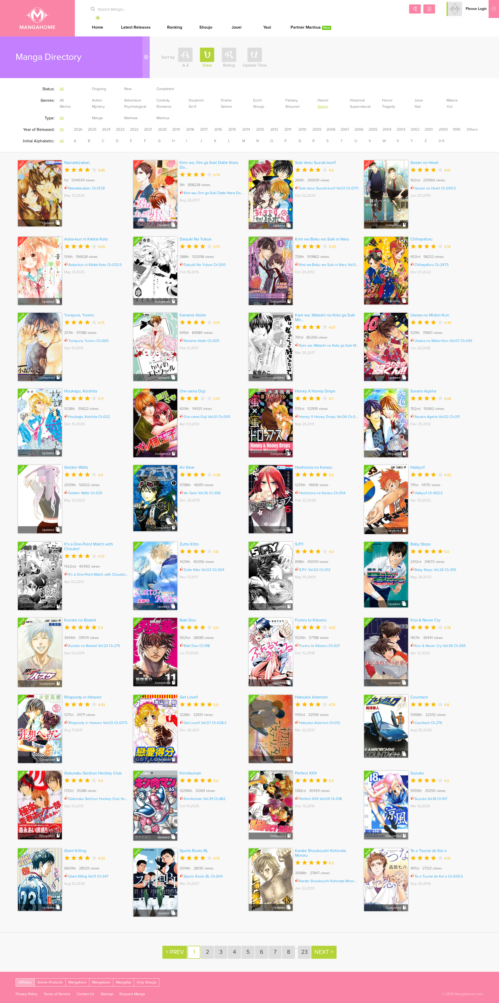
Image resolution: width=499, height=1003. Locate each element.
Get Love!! (189, 697)
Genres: (48, 100)
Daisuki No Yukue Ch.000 (205, 265)
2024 (106, 129)
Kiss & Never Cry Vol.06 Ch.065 (440, 646)
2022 (134, 129)
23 (304, 952)
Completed (165, 89)
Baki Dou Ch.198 (197, 646)
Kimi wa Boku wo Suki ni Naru (322, 239)
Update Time (255, 65)
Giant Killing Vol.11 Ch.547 (88, 876)
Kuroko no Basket (80, 620)
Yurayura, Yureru (79, 315)
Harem (323, 100)
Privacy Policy (26, 994)
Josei (236, 27)
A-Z (185, 65)
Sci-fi (192, 107)
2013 (260, 129)
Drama (226, 100)
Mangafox (123, 982)
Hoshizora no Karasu (313, 467)
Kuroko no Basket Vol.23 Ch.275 (94, 646)
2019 (176, 129)
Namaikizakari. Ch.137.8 (86, 188)
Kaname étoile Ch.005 (201, 341)
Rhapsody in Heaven (83, 697)
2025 (92, 129)
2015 (232, 129)
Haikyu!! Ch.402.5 (429, 493)
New (128, 89)
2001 (429, 129)
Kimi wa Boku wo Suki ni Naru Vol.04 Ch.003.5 (336, 265)
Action (97, 100)
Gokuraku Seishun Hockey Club (93, 773)
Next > (323, 952)
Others (472, 129)
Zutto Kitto (189, 544)
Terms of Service (57, 994)
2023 (120, 129)
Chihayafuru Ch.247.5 (432, 265)
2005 (373, 129)
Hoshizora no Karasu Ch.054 (322, 493)
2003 (401, 129)
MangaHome (37, 18)
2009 (316, 129)
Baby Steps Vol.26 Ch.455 (435, 570)
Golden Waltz (76, 467)
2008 (330, 129)
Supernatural (360, 107)
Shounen (292, 107)
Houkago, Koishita (80, 391)
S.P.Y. (299, 544)
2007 (344, 129)
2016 (218, 129)
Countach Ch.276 (428, 723)
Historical (357, 100)
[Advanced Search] (415, 9)
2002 (415, 129)
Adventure (132, 100)
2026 (78, 129)
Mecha (65, 107)
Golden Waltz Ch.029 (85, 493)
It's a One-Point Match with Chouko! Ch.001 (102, 574)
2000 (443, 129)
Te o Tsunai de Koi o (428, 851)
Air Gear (187, 467)
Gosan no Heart (424, 163)
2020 (162, 129)
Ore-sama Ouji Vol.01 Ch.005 (207, 417)
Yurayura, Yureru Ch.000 (88, 341)
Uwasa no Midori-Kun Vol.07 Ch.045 (443, 341)
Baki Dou (188, 620)
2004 (387, 129)
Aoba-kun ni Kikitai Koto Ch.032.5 (95, 265)
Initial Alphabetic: (39, 141)
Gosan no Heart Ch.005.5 (435, 188)
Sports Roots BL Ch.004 (203, 876)
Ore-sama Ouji (193, 391)
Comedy (163, 100)
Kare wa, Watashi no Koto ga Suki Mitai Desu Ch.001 (340, 345)
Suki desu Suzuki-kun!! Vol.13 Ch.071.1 (329, 188)
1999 (456, 129)
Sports (323, 107)
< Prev (175, 952)
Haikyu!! (417, 467)
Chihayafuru (421, 239)
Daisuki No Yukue (196, 239)
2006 (358, 129)
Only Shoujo (146, 982)
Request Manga (132, 994)
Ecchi (257, 100)
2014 (246, 129)
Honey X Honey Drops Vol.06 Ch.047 (329, 417)
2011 (287, 129)
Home (97, 27)
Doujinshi (196, 100)
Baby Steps (420, 544)
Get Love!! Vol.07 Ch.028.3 (205, 723)
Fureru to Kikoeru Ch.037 (319, 646)
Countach (419, 697)
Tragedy (388, 107)
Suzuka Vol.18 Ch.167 (431, 799)
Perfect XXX (306, 773)
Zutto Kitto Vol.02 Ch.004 (204, 570)
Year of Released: (39, 130)
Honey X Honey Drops (315, 391)
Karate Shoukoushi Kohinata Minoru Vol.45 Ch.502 (339, 881)
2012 (274, 129)
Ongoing (99, 89)
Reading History (494, 9)
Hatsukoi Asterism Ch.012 (319, 723)
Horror (387, 100)
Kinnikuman (190, 773)
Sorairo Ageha (423, 391)
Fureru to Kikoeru (311, 620)
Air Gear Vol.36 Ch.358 (202, 493)
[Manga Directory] (429, 9)
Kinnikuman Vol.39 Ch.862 (205, 799)
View (207, 65)
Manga (97, 118)
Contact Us (85, 994)
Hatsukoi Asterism (311, 697)
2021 (148, 129)
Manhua (162, 118)
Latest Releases (136, 27)
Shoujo (205, 27)
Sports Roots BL (194, 851)
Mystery (98, 107)
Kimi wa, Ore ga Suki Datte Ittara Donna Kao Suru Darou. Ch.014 (235, 193)
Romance (164, 107)
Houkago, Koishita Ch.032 (89, 417)
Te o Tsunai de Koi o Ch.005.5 (439, 876)
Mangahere (77, 982)
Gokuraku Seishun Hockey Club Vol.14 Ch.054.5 (106, 799)
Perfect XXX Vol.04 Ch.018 (320, 799)
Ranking (174, 27)
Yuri (450, 107)
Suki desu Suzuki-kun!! (315, 163)
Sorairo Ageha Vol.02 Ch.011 (437, 417)
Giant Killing (75, 851)
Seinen (226, 107)
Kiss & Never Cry (425, 620)
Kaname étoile (193, 315)
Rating (229, 65)
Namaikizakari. (77, 163)
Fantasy (291, 100)
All (62, 89)
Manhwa (130, 118)
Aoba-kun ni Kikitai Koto (86, 239)
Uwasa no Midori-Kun (429, 315)
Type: (50, 118)
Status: (48, 89)
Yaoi (267, 27)
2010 (302, 129)
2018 (190, 129)
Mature (452, 100)
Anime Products (50, 982)
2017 (204, 129)
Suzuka (417, 773)
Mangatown (101, 982)
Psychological (135, 107)
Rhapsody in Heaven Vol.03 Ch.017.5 (97, 723)
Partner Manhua (310, 27)
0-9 (441, 141)
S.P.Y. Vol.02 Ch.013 (314, 570)
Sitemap (107, 994)
